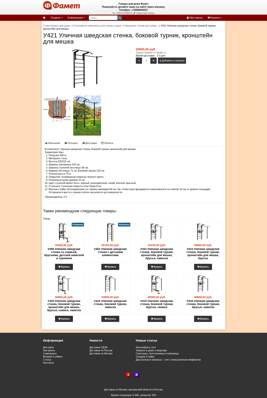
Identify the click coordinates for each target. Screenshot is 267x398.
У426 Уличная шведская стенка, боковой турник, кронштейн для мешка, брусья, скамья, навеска (64, 305)
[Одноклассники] (129, 375)
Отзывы (72, 143)
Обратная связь (145, 13)
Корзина (215, 17)
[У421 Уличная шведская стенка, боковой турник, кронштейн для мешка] (87, 70)
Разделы (56, 17)
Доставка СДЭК (98, 347)
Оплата (108, 143)
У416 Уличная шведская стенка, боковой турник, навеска (110, 304)
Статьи (47, 359)
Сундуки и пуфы (145, 356)
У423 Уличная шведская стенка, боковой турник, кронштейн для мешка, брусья (203, 253)
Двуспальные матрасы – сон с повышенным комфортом (168, 359)
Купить (65, 266)
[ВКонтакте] (137, 375)
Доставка (91, 143)
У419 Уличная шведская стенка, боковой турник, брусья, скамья (156, 304)
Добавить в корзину (172, 60)
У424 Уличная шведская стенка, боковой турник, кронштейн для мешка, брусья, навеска (156, 253)
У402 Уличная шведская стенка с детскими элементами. (110, 252)
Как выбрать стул (146, 347)
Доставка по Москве (101, 353)
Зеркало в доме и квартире (151, 350)
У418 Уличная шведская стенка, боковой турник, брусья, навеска (203, 304)
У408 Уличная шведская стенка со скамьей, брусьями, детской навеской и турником (64, 253)
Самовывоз (50, 353)
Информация (75, 17)
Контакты (48, 362)
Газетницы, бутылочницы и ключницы (157, 353)
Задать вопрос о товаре (149, 52)
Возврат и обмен (52, 356)
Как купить (49, 350)
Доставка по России (100, 350)
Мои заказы (196, 17)
